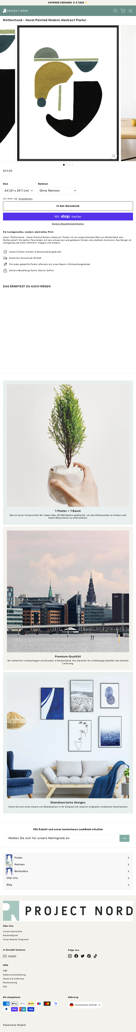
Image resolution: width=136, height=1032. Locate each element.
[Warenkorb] (123, 10)
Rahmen (43, 183)
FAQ (5, 987)
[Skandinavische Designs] (68, 737)
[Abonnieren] (124, 838)
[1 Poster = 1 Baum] (68, 445)
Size (5, 183)
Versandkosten (26, 199)
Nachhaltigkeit (10, 935)
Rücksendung (10, 982)
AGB (5, 971)
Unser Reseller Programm (16, 939)
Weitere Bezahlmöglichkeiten (68, 224)
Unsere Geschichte (12, 931)
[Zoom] (113, 156)
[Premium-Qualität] (68, 591)
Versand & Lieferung (13, 979)
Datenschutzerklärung (14, 975)
